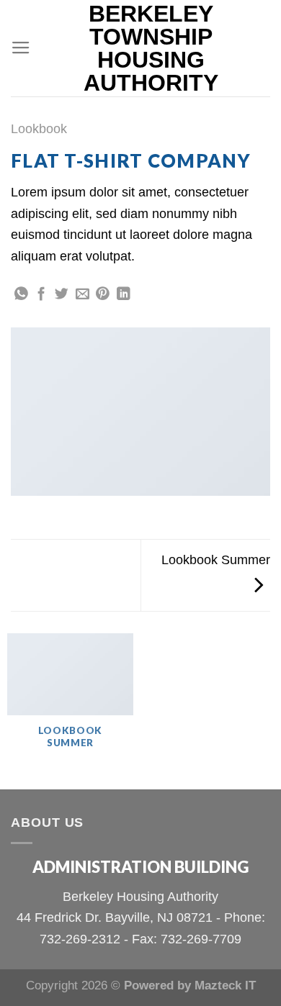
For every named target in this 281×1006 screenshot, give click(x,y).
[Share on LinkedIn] (123, 294)
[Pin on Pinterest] (103, 294)
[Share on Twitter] (61, 294)
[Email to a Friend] (82, 294)
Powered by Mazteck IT (190, 985)
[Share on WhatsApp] (21, 294)
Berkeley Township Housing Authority (151, 48)
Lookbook (39, 128)
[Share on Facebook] (41, 294)
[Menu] (21, 48)
